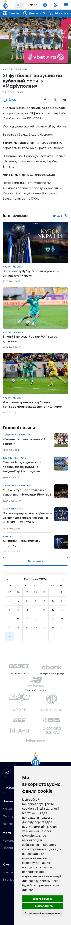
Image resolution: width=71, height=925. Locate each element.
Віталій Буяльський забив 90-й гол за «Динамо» (30, 339)
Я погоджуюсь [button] (42, 898)
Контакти (10, 872)
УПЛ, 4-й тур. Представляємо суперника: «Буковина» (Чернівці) (27, 492)
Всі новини (35, 561)
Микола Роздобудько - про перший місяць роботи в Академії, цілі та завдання (22, 467)
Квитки (8, 536)
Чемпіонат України (16, 434)
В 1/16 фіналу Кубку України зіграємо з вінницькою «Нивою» (31, 273)
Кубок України (15, 69)
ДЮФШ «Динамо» (15, 458)
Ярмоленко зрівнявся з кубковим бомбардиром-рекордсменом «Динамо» (32, 404)
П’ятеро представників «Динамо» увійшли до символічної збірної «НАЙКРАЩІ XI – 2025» (27, 517)
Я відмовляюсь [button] (43, 905)
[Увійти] (55, 4)
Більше (57, 215)
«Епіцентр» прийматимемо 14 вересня (24, 441)
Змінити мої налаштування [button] (42, 913)
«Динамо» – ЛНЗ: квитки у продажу (21, 543)
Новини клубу (13, 508)
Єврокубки (11, 816)
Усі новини (10, 809)
